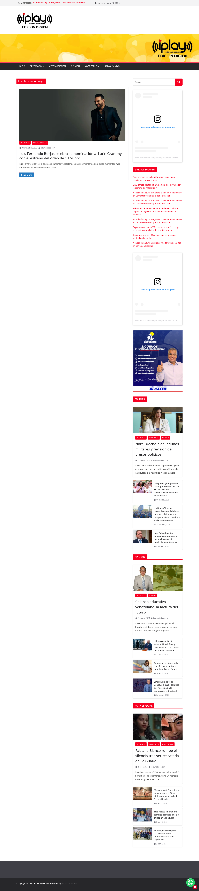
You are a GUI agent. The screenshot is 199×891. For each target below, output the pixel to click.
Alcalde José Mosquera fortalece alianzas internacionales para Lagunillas (165, 835)
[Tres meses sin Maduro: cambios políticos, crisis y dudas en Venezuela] (142, 816)
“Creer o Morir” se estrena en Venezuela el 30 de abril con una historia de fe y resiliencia (166, 795)
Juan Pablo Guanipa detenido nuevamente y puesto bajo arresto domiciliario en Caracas (165, 538)
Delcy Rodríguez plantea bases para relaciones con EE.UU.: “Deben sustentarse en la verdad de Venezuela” (166, 489)
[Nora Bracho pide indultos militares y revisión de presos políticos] (158, 420)
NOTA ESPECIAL (92, 66)
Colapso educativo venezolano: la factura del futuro (156, 607)
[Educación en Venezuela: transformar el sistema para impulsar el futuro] (142, 668)
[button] (43, 66)
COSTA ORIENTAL (57, 66)
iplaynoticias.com (48, 148)
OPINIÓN (75, 66)
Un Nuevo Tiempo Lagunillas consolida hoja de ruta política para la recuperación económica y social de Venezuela (167, 514)
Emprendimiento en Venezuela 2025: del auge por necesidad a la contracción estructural (166, 686)
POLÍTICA (165, 438)
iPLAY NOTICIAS (41, 883)
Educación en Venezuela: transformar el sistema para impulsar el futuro (166, 666)
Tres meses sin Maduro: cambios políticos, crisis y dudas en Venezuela (166, 814)
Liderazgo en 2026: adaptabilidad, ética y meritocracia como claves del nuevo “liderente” (166, 646)
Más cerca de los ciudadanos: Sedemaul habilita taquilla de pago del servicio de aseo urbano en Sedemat (155, 211)
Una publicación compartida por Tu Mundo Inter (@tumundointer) (165, 320)
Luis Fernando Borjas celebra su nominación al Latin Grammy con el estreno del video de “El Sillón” (70, 155)
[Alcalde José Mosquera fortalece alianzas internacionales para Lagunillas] (142, 837)
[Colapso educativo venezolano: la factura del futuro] (158, 578)
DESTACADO (36, 66)
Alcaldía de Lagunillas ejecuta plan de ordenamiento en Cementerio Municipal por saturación (59, 4)
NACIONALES (154, 438)
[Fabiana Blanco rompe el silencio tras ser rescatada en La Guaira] (158, 727)
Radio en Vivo (112, 66)
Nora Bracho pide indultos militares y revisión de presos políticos (157, 449)
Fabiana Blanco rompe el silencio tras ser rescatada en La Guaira (157, 755)
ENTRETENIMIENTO (40, 143)
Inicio (22, 66)
